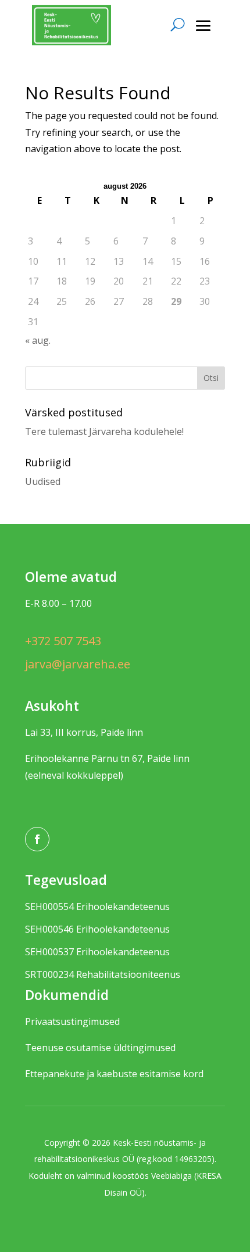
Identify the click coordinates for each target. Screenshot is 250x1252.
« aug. (38, 340)
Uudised (42, 481)
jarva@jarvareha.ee (77, 664)
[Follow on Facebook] (37, 839)
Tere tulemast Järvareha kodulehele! (104, 431)
